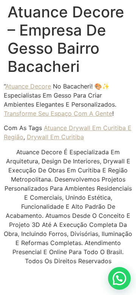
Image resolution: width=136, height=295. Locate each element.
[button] (119, 278)
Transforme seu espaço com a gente (58, 113)
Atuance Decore (28, 86)
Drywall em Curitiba (55, 137)
